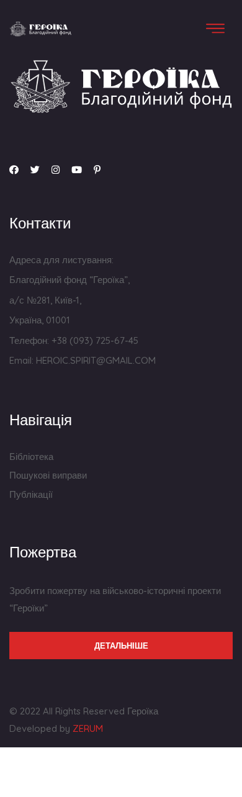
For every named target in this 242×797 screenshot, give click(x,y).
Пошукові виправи (48, 475)
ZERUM (88, 728)
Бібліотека (31, 456)
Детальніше (121, 646)
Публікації (31, 494)
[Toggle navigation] (215, 28)
